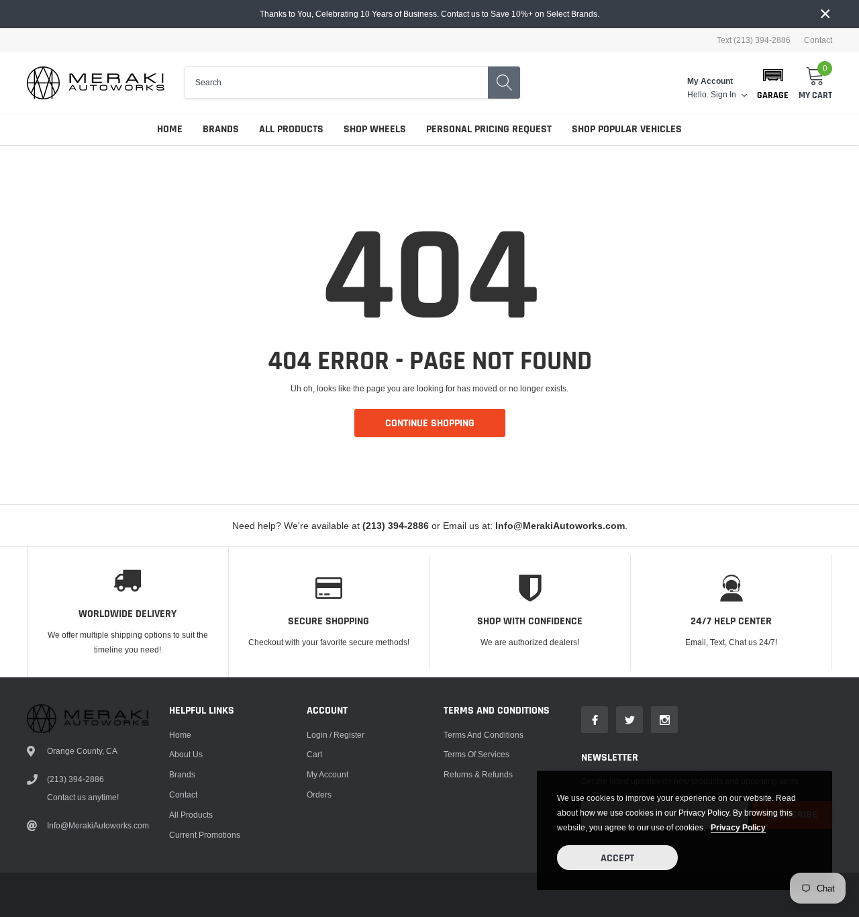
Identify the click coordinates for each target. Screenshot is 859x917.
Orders (319, 794)
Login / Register (335, 735)
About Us (186, 754)
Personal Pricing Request (489, 129)
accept (617, 858)
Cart (314, 754)
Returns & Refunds (478, 774)
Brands (221, 129)
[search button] (504, 82)
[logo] (95, 82)
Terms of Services (476, 754)
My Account (327, 774)
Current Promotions (204, 835)
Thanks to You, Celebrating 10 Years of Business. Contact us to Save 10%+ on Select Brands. (429, 14)
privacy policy (738, 827)
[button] (773, 82)
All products (191, 815)
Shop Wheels (375, 129)
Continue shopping (429, 423)
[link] (594, 719)
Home (170, 129)
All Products (291, 129)
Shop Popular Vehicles (627, 129)
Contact (818, 40)
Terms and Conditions (483, 735)
